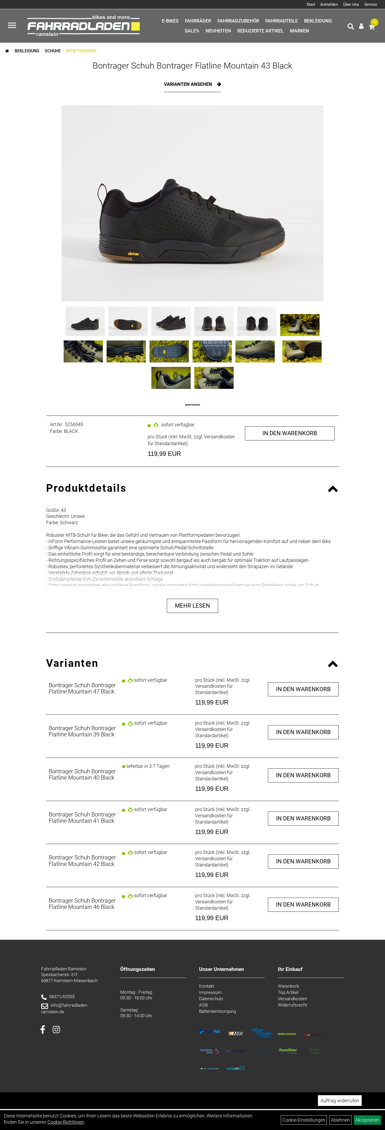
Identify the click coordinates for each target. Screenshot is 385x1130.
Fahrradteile (281, 21)
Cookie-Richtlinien (65, 1122)
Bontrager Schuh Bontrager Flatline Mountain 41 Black (82, 817)
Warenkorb (288, 986)
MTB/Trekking (81, 50)
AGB (203, 1005)
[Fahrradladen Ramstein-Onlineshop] (85, 26)
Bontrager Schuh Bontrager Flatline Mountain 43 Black (192, 66)
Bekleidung (318, 21)
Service (370, 4)
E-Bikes (170, 21)
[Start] (7, 50)
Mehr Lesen (192, 605)
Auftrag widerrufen (340, 1100)
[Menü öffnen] (12, 25)
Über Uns (351, 4)
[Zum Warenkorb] (372, 27)
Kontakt (206, 986)
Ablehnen (340, 1120)
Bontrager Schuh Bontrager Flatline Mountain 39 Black (82, 731)
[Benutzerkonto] (361, 26)
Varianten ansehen (188, 84)
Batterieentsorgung (217, 1011)
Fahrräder (198, 21)
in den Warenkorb (289, 433)
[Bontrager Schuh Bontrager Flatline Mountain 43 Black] (192, 203)
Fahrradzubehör (238, 21)
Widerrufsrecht (292, 1005)
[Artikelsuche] (351, 27)
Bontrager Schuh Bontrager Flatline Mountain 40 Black (82, 774)
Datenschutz (211, 998)
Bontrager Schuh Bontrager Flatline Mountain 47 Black (82, 688)
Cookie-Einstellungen (303, 1120)
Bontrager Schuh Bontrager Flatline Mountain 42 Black (82, 860)
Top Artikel (288, 992)
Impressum (210, 992)
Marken (299, 30)
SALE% (192, 30)
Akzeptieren (367, 1120)
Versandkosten (292, 998)
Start (311, 4)
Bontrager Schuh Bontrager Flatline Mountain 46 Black (82, 903)
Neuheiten (218, 30)
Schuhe (53, 50)
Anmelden (329, 4)
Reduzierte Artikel (260, 30)
